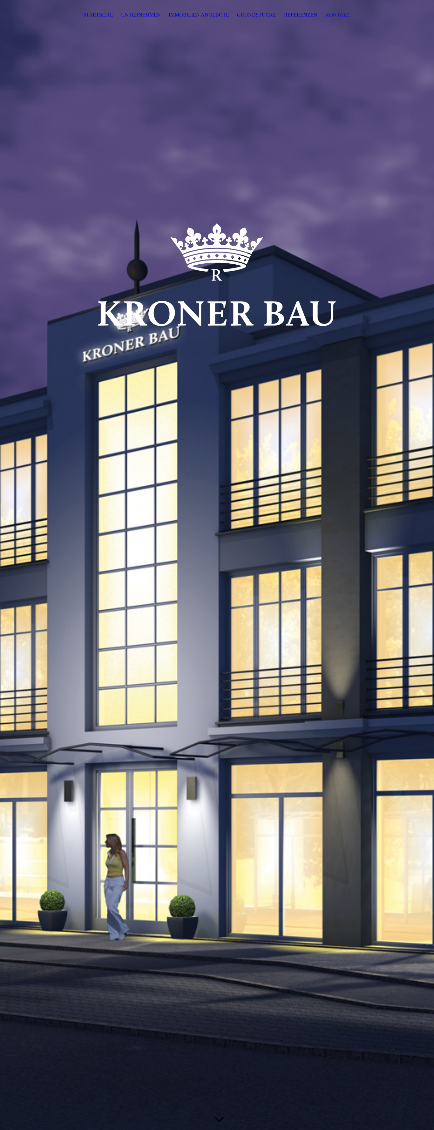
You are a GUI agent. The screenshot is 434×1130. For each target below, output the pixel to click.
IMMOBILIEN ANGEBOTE (199, 14)
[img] (217, 565)
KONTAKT (337, 14)
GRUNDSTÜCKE (256, 14)
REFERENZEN (300, 14)
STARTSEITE (98, 14)
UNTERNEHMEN (141, 14)
